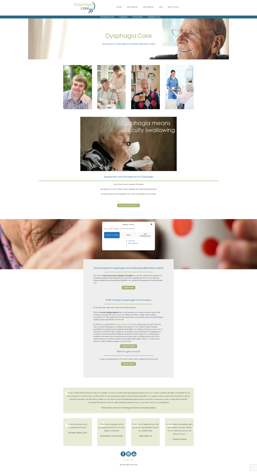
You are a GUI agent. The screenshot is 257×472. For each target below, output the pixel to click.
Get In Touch (173, 7)
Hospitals (123, 17)
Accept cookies (112, 235)
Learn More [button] (128, 287)
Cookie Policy (131, 240)
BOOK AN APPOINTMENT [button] (128, 205)
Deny (129, 235)
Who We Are (132, 7)
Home (119, 7)
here (148, 339)
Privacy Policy (128, 460)
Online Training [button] (128, 346)
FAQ (161, 7)
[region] (128, 144)
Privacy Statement (133, 243)
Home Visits (137, 17)
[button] (151, 224)
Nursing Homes (107, 17)
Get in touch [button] (128, 364)
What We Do (148, 7)
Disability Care (154, 17)
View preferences (145, 235)
